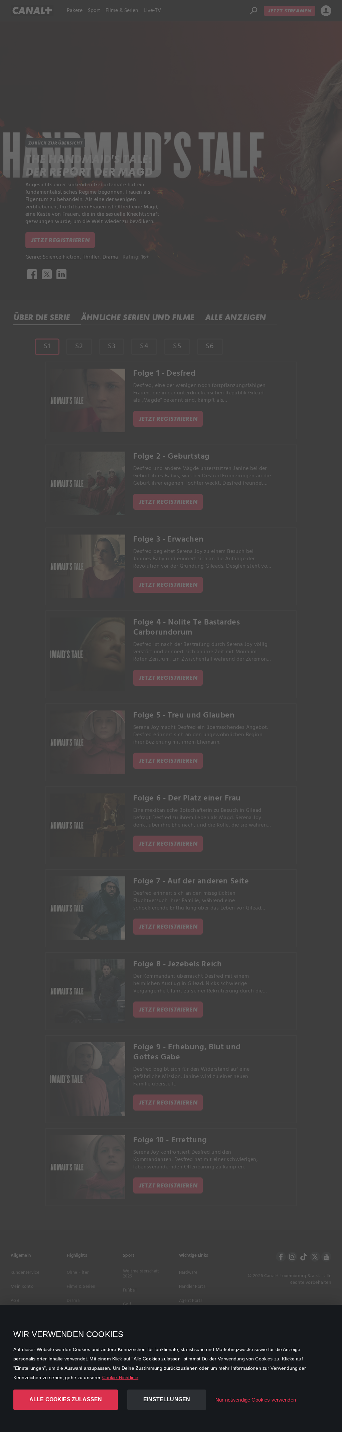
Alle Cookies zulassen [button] (65, 1399)
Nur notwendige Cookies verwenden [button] (255, 1400)
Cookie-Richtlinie (120, 1377)
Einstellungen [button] (166, 1399)
